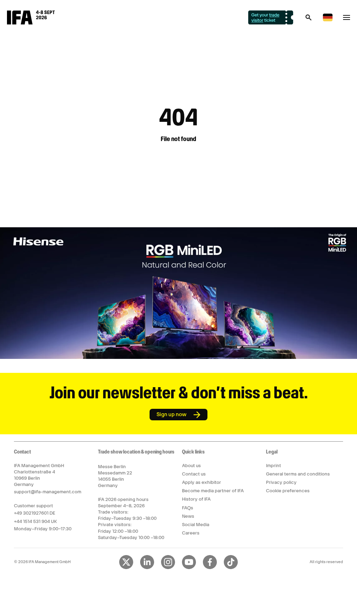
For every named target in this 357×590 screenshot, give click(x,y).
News (188, 516)
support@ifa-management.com (47, 491)
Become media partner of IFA (213, 490)
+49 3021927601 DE (34, 513)
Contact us (194, 474)
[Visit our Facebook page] (210, 567)
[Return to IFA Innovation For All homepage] (31, 22)
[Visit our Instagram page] (168, 567)
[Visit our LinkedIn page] (147, 567)
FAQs (187, 507)
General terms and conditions (298, 474)
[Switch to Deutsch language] (328, 20)
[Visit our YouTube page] (189, 567)
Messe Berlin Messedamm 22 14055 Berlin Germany (115, 476)
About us (191, 465)
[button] (308, 19)
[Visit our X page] (126, 567)
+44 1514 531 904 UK (35, 521)
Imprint (273, 465)
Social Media (195, 524)
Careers (190, 533)
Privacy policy (281, 482)
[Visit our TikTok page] (231, 567)
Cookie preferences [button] (288, 490)
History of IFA (196, 499)
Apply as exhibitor (201, 482)
